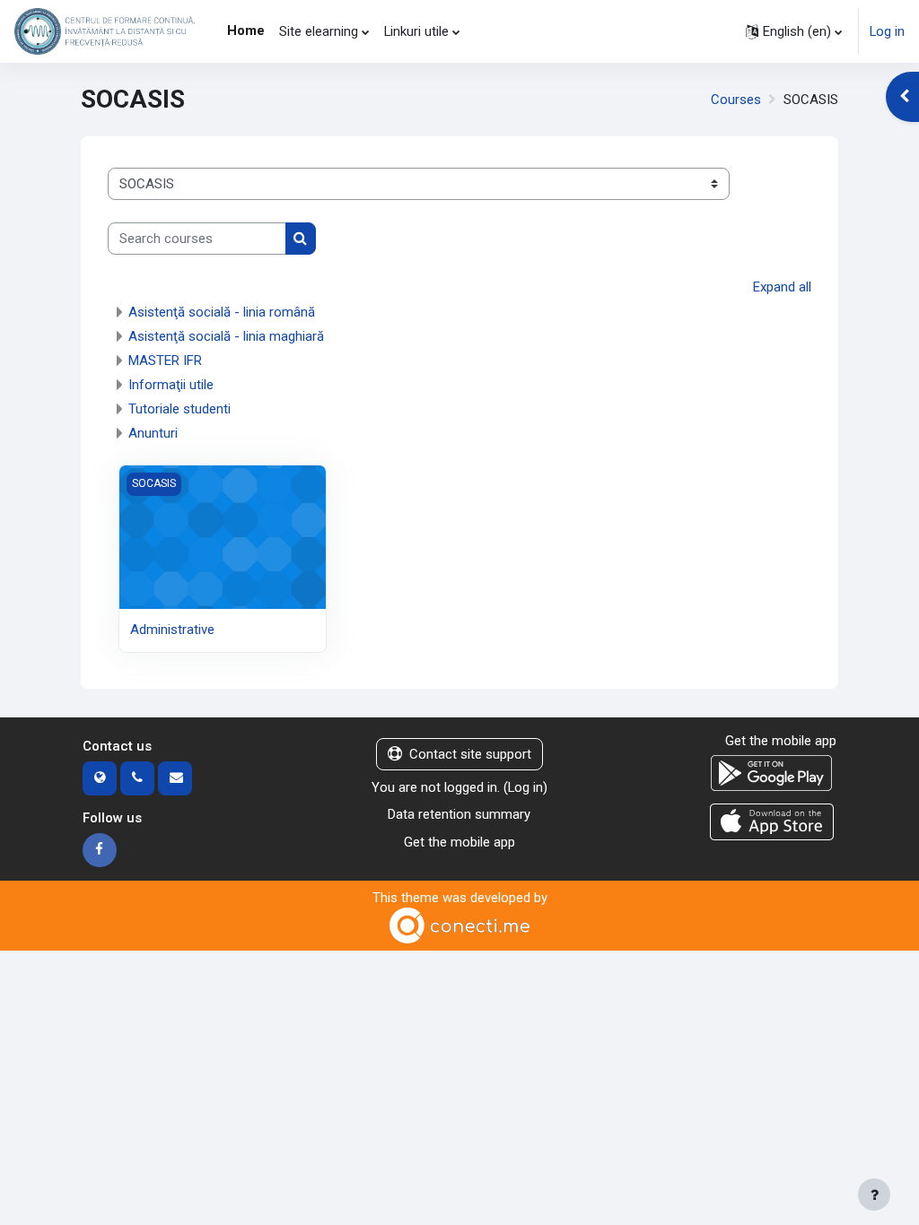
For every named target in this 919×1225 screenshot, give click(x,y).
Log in (887, 31)
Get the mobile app (459, 842)
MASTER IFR (165, 360)
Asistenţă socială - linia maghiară (226, 336)
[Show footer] (874, 1194)
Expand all (782, 287)
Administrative (172, 629)
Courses (736, 99)
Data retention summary (459, 814)
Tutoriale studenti (179, 409)
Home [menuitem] (246, 30)
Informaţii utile (171, 385)
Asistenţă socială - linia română (221, 312)
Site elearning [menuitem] (318, 31)
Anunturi (153, 433)
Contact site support (470, 754)
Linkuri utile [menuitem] (416, 31)
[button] (793, 31)
